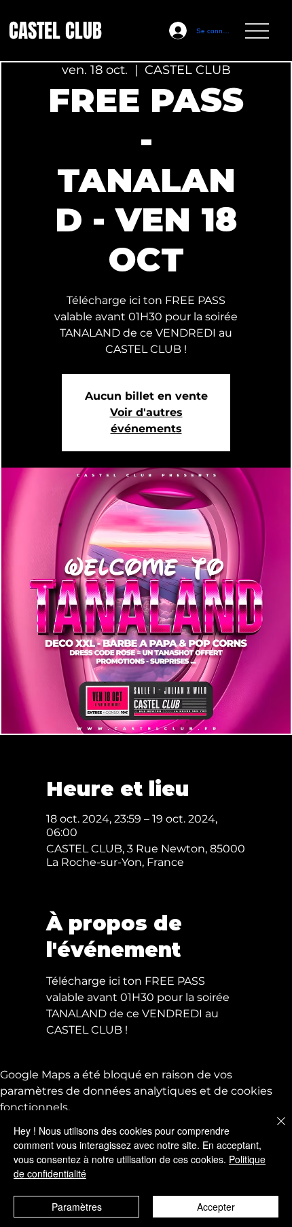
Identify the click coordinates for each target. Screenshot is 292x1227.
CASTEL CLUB (55, 30)
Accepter (216, 1206)
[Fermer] (273, 1129)
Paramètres (77, 1206)
